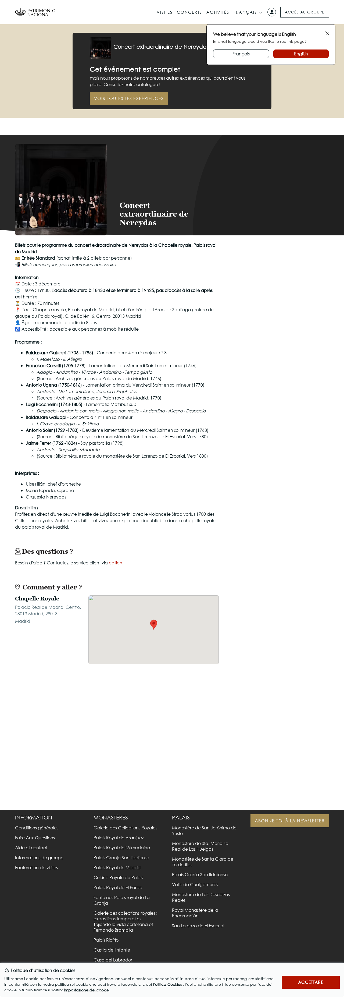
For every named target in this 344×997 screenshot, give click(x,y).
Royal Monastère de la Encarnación (195, 912)
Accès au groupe (304, 12)
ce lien (115, 562)
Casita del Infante (112, 950)
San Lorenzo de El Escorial (198, 925)
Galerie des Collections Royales (125, 827)
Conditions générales (36, 827)
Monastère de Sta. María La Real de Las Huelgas (200, 846)
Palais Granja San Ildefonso (121, 857)
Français (245, 12)
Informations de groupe (39, 857)
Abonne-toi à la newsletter (290, 820)
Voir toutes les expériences (129, 98)
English (301, 53)
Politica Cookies (167, 984)
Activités (217, 12)
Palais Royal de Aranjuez (119, 837)
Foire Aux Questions (35, 837)
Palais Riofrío (106, 940)
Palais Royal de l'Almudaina (122, 847)
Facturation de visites (36, 867)
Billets (277, 221)
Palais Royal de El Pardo (118, 887)
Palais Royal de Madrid (117, 867)
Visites (165, 12)
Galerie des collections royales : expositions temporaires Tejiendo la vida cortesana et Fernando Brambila (125, 921)
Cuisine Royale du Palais (118, 877)
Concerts (189, 12)
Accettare (310, 982)
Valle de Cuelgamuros (195, 884)
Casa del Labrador (113, 960)
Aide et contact (31, 847)
